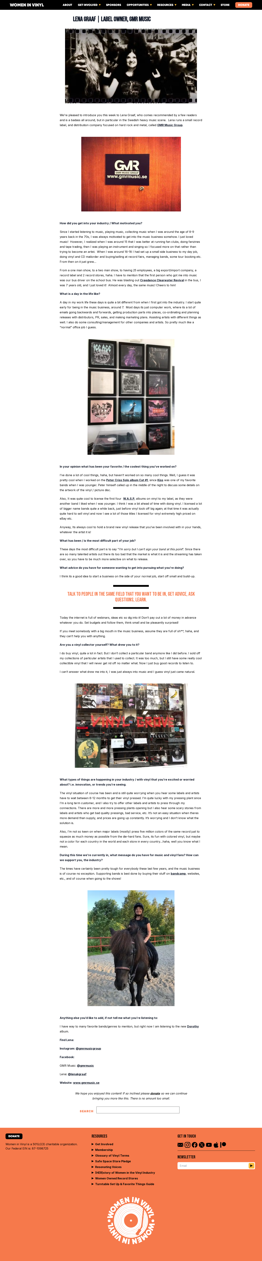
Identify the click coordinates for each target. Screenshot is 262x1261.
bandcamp (178, 873)
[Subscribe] (251, 1166)
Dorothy (193, 1026)
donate (155, 1093)
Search (87, 1111)
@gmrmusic (85, 1065)
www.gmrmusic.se (86, 1082)
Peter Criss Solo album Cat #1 (127, 480)
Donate (243, 5)
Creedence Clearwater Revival (162, 280)
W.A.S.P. (129, 498)
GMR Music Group (170, 125)
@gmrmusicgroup (88, 1048)
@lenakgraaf (77, 1074)
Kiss (160, 480)
